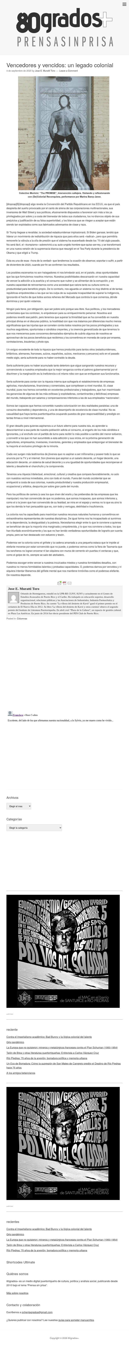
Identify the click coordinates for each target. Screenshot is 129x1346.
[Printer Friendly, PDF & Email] (64, 583)
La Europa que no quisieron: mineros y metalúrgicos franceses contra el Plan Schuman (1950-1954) (62, 1047)
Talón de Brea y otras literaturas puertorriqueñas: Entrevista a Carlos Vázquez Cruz (52, 1053)
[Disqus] (64, 667)
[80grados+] (64, 43)
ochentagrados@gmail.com (37, 1312)
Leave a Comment (68, 70)
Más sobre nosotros (17, 1293)
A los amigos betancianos (20, 1073)
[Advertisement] (64, 861)
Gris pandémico (15, 1042)
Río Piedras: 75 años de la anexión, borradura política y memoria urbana (46, 1058)
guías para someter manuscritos (76, 1320)
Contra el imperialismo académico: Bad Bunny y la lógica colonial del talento (49, 1037)
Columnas (22, 618)
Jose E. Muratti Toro (23, 589)
